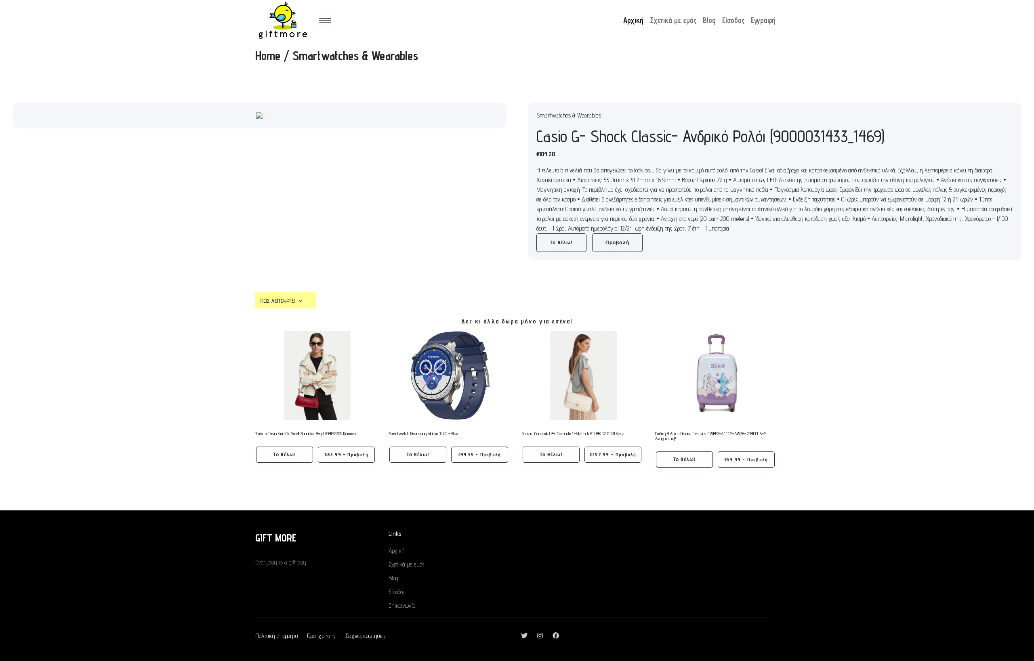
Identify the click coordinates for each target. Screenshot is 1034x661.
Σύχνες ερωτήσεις (365, 636)
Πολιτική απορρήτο (276, 636)
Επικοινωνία (402, 605)
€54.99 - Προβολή (746, 459)
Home (267, 55)
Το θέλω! (561, 243)
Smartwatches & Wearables (355, 55)
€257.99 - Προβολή (613, 454)
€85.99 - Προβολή (346, 454)
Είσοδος (733, 20)
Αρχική (633, 20)
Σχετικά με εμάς (673, 20)
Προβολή (617, 243)
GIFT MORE (275, 537)
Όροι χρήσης (321, 636)
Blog (709, 20)
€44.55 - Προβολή (479, 454)
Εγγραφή (763, 20)
